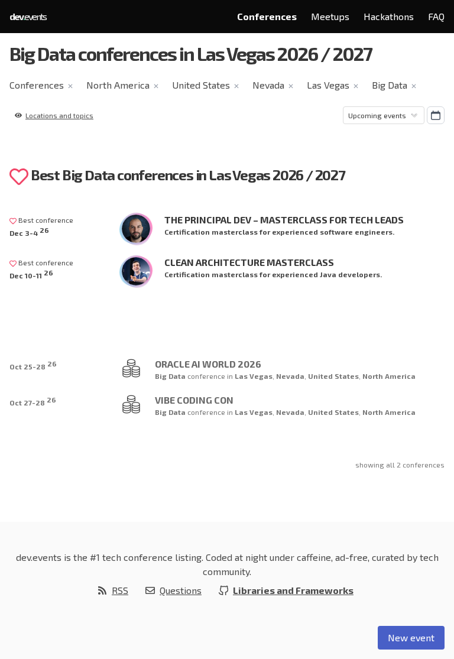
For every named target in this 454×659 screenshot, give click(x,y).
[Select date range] (436, 115)
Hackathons (389, 16)
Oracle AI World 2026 (208, 363)
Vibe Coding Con (194, 399)
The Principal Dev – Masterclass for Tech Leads (284, 219)
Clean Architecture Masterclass (249, 262)
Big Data (389, 84)
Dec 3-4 (29, 231)
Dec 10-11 (31, 274)
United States (201, 84)
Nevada (268, 84)
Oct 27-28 (32, 401)
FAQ (436, 16)
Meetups (330, 16)
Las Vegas (328, 84)
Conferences (267, 16)
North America (118, 84)
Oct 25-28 (33, 365)
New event (411, 637)
